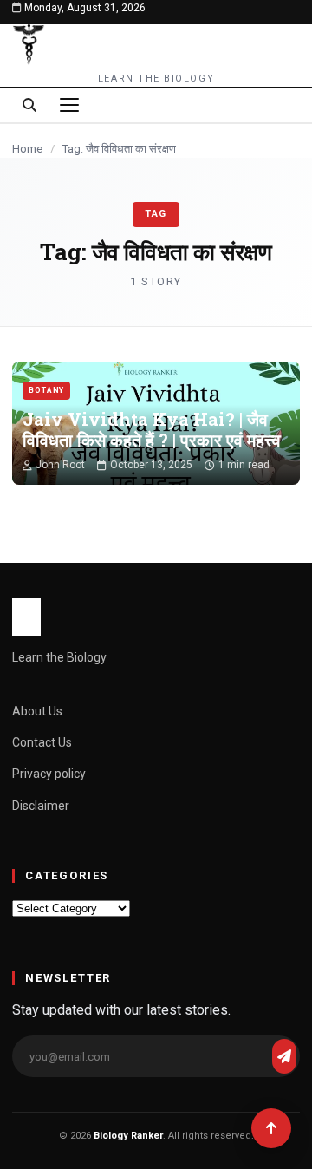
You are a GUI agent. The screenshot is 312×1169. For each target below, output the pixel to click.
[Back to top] (271, 1128)
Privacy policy (49, 773)
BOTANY (46, 390)
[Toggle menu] (69, 105)
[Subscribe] (284, 1056)
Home (27, 148)
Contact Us (42, 742)
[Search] (29, 105)
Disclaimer (40, 806)
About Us (37, 711)
